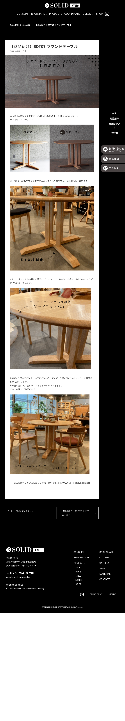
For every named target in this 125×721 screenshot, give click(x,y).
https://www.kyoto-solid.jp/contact (72, 482)
